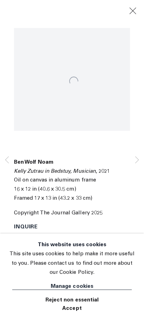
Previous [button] (7, 160)
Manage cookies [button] (72, 286)
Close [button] (132, 11)
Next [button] (137, 160)
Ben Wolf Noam (33, 162)
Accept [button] (71, 308)
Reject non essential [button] (72, 300)
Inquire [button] (26, 227)
